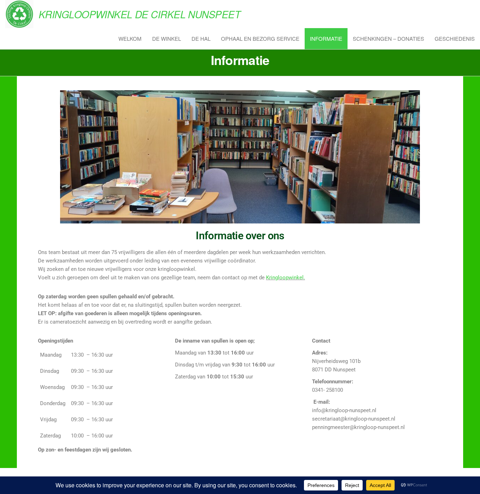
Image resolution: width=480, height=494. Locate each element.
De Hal (201, 38)
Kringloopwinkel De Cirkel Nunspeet (139, 14)
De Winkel (166, 38)
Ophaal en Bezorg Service (260, 38)
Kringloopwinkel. (285, 277)
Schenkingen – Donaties (388, 38)
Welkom (130, 38)
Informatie (326, 38)
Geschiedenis (455, 38)
